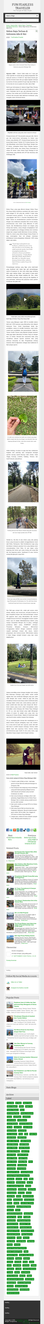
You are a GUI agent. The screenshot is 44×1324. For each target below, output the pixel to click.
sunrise (31, 1262)
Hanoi (25, 1179)
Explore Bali (33, 1134)
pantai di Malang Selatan (24, 1206)
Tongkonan (10, 1269)
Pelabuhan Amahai (12, 1224)
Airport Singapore (12, 1106)
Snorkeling (18, 1262)
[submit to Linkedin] (28, 830)
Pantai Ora (10, 1210)
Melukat (9, 1203)
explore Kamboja (25, 1141)
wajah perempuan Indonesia (15, 1279)
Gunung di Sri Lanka (13, 1172)
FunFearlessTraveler (17, 37)
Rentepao (17, 1244)
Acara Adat (10, 1103)
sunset (9, 1265)
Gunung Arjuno (22, 1165)
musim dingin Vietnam (27, 1203)
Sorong (25, 1262)
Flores (30, 1161)
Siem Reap (10, 1258)
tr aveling (18, 1269)
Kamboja (28, 1186)
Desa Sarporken (12, 1134)
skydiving (10, 1262)
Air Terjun (18, 1103)
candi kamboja (11, 1120)
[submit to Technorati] (35, 830)
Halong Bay (10, 1179)
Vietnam (17, 1272)
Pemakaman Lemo (12, 1227)
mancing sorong (29, 1199)
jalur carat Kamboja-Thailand (15, 1186)
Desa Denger (22, 1130)
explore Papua (11, 1154)
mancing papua (18, 1199)
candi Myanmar (22, 1120)
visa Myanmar (26, 1272)
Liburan (19, 1196)
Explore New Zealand (13, 1151)
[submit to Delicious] (24, 830)
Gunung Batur (11, 1168)
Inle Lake (29, 1182)
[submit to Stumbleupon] (18, 830)
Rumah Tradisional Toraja (14, 1251)
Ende (26, 1134)
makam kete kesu (28, 1196)
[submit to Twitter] (11, 830)
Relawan (9, 1244)
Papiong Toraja (11, 1217)
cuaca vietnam (28, 1127)
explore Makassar (12, 1144)
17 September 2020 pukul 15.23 (24, 956)
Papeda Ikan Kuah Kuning (14, 1213)
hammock (19, 1179)
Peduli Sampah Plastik (23, 1220)
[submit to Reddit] (31, 830)
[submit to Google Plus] (14, 830)
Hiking (31, 1179)
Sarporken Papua (12, 1255)
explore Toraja (23, 1158)
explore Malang (24, 1144)
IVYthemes (20, 1321)
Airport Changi (27, 1103)
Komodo (28, 1192)
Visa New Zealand (12, 1275)
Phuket (19, 1237)
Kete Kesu (21, 1192)
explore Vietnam (11, 1161)
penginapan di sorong (27, 1230)
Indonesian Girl (20, 1182)
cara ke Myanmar (12, 1123)
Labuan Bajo (10, 1196)
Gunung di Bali (21, 1168)
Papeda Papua (28, 1213)
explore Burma (11, 1137)
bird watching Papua (13, 1113)
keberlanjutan (22, 1189)
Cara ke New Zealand (26, 1123)
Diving (20, 1134)
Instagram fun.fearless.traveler (20, 987)
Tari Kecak (26, 1265)
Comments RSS (34, 1323)
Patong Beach (11, 1220)
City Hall (9, 1127)
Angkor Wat (29, 1106)
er (16, 982)
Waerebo (22, 1275)
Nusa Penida (11, 1206)
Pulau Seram (11, 1241)
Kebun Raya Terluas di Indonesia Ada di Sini (17, 32)
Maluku (9, 1199)
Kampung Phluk (11, 1189)
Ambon (21, 1106)
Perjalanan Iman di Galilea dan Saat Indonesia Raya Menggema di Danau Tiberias (25, 1004)
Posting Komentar (11, 960)
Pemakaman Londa (25, 1227)
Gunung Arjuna (11, 1165)
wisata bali (10, 1286)
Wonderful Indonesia (13, 1293)
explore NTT (25, 1151)
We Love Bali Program (24, 1282)
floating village (23, 1161)
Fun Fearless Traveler (22, 6)
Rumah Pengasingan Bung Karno (16, 1248)
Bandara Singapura (12, 1110)
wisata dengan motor (21, 1286)
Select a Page (10, 16)
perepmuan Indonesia (13, 1234)
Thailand (33, 1265)
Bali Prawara (28, 202)
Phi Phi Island (11, 1237)
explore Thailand (12, 1158)
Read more (11, 861)
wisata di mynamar (12, 1289)
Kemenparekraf (11, 1192)
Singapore (18, 1258)
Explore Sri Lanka (23, 1154)
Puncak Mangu (21, 1241)
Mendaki (16, 1203)
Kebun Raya (31, 1189)
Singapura (26, 1258)
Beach (22, 1110)
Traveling (10, 1272)
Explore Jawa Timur (13, 1141)
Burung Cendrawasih (27, 1113)
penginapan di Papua (13, 1230)
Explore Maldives (12, 1148)
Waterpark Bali (11, 1282)
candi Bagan (17, 1116)
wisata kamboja (24, 1289)
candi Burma (26, 1116)
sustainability (17, 1265)
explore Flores (22, 1137)
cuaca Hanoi (17, 1127)
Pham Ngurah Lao (27, 1234)
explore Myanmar (24, 1148)
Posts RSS (26, 1323)
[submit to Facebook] (7, 830)
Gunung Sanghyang (27, 1172)
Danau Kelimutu (11, 1130)
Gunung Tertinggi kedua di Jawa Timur (18, 1175)
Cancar (9, 1116)
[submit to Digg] (21, 830)
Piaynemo (26, 1237)
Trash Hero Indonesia (29, 1269)
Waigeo (29, 1275)
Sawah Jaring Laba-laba (26, 1255)
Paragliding (27, 1217)
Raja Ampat (31, 1241)
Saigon (26, 1251)
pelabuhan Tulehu (25, 1224)
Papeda (18, 1210)
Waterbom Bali (29, 1279)
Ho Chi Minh (10, 1182)
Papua (20, 1217)
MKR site (27, 1321)
